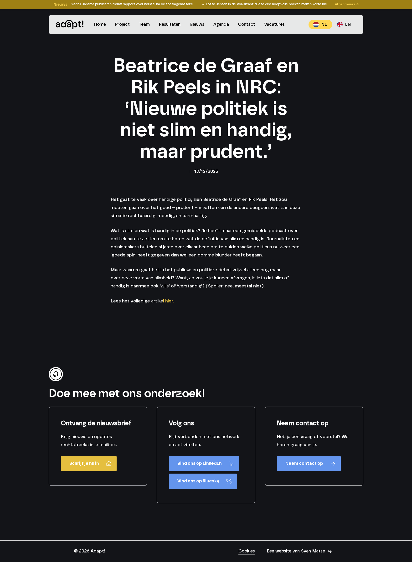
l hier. (169, 301)
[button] (89, 463)
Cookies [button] (246, 551)
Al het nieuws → (347, 4)
